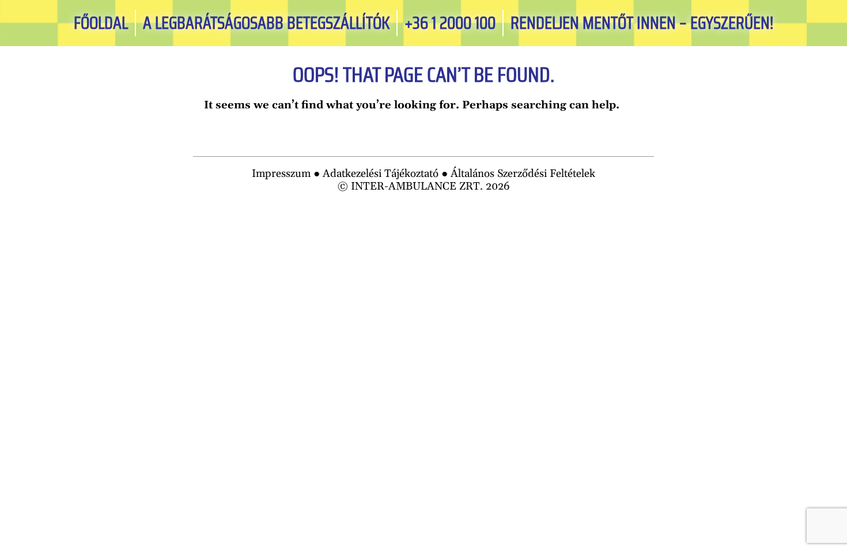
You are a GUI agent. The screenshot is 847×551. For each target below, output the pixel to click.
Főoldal (101, 23)
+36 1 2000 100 (450, 23)
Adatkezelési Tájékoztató (380, 173)
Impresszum (281, 173)
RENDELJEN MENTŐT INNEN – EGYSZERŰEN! (642, 23)
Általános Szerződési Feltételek (523, 173)
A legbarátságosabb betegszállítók (266, 23)
